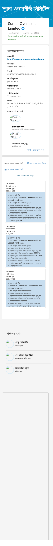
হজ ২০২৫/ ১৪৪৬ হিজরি (14, 169)
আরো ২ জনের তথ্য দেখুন (35, 150)
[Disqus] (25, 429)
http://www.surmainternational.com (25, 59)
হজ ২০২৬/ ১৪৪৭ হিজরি (37, 163)
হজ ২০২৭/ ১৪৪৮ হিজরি (14, 163)
